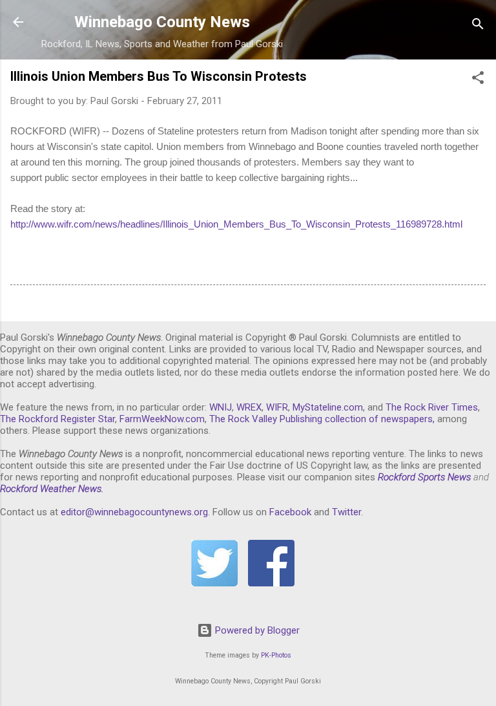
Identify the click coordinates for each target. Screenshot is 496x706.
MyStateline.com (328, 407)
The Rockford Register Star (57, 419)
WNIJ (220, 407)
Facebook (290, 512)
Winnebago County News (162, 22)
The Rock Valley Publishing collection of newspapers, (322, 419)
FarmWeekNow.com (162, 419)
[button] (478, 80)
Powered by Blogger (256, 630)
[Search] (478, 26)
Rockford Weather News (50, 489)
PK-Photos (276, 655)
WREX (249, 407)
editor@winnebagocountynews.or (132, 512)
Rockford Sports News (424, 477)
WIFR (277, 407)
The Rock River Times (432, 407)
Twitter (346, 512)
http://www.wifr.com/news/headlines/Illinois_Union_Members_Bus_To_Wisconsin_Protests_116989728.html (236, 224)
